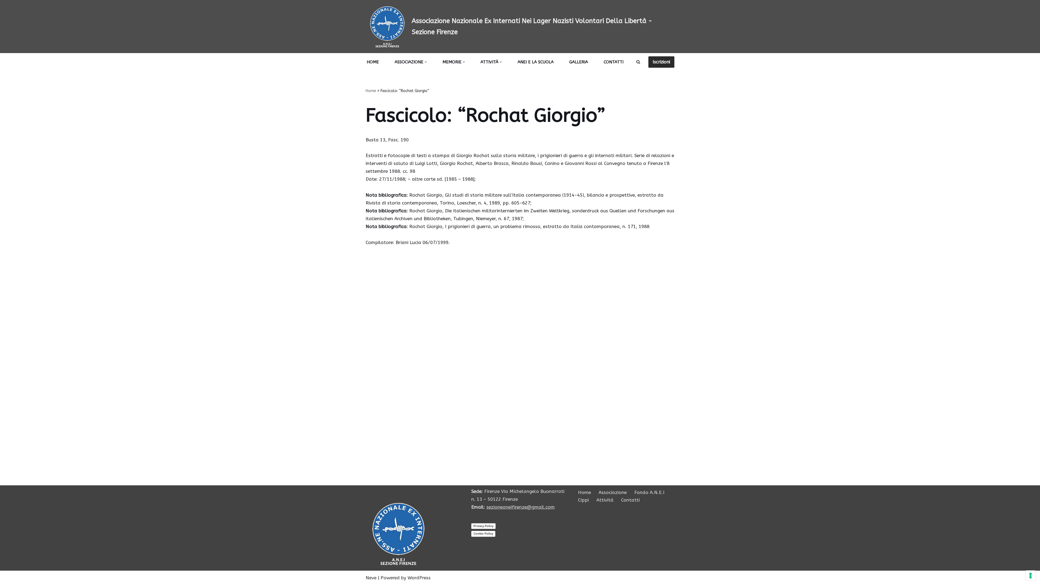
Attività (604, 500)
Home (373, 62)
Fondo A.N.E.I (649, 492)
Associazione (613, 492)
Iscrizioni (661, 61)
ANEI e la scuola (536, 62)
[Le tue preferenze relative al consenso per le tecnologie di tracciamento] (1030, 575)
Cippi (583, 500)
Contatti (613, 62)
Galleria (578, 62)
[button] (426, 62)
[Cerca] (638, 62)
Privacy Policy (483, 526)
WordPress (419, 577)
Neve (371, 577)
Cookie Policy (483, 533)
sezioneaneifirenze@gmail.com (520, 507)
